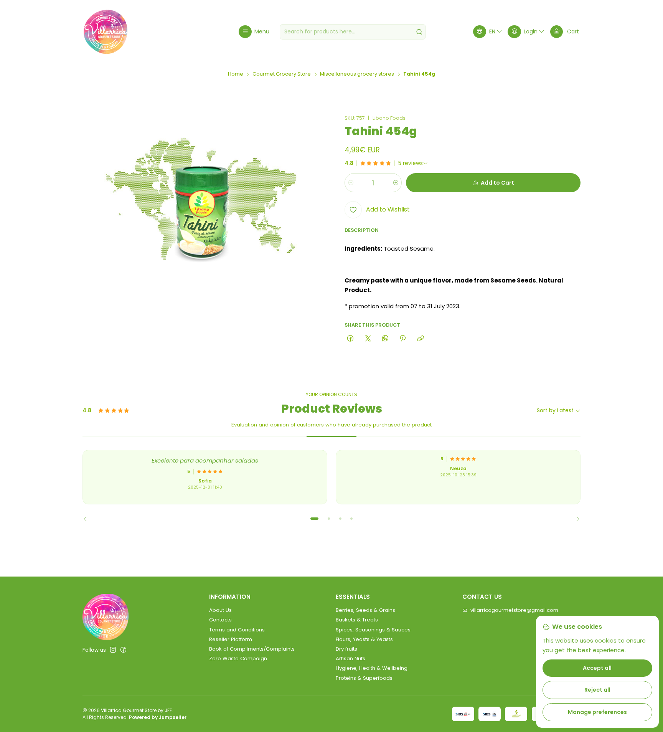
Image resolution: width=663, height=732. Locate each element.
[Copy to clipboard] (420, 338)
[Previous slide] (88, 518)
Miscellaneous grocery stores (357, 74)
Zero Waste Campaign (238, 658)
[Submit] (419, 32)
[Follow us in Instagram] (113, 650)
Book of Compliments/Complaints (252, 649)
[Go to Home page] (105, 32)
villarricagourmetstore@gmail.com (514, 610)
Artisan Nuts (350, 658)
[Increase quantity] (395, 182)
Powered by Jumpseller (157, 717)
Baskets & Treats (357, 619)
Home (235, 74)
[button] (314, 518)
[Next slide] (575, 518)
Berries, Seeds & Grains (365, 610)
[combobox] (353, 32)
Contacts (220, 619)
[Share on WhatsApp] (385, 338)
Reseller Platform (230, 639)
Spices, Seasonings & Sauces (373, 629)
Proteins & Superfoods (364, 678)
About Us (220, 610)
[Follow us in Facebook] (123, 650)
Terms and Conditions (237, 629)
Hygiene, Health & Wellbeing (371, 668)
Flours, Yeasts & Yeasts (364, 639)
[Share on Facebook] (350, 338)
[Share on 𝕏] (368, 338)
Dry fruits (346, 649)
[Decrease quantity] (351, 182)
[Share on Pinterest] (403, 338)
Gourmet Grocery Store (281, 74)
